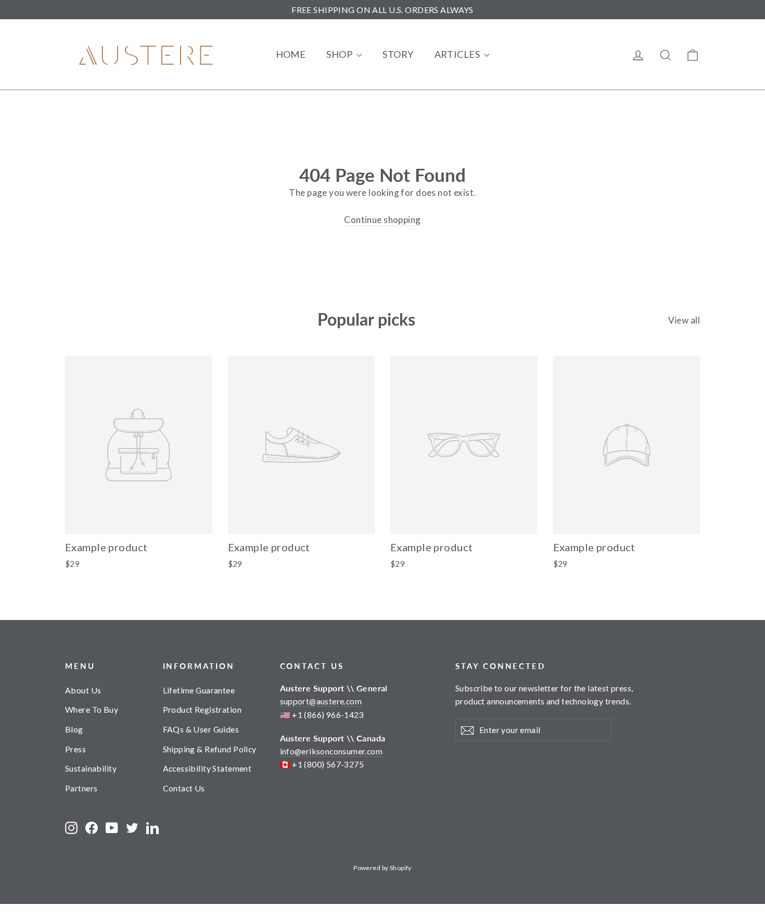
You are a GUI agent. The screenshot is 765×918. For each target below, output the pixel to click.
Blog (74, 729)
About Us (83, 690)
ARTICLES (458, 54)
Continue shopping (382, 219)
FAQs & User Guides (201, 729)
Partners (81, 788)
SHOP (340, 54)
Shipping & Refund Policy (210, 749)
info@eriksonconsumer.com (331, 751)
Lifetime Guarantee (199, 690)
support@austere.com (321, 701)
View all (684, 320)
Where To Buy (91, 709)
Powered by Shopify (382, 868)
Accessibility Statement (207, 768)
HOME (291, 54)
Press (75, 749)
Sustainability (91, 768)
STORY (397, 54)
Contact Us (184, 788)
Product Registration (202, 709)
